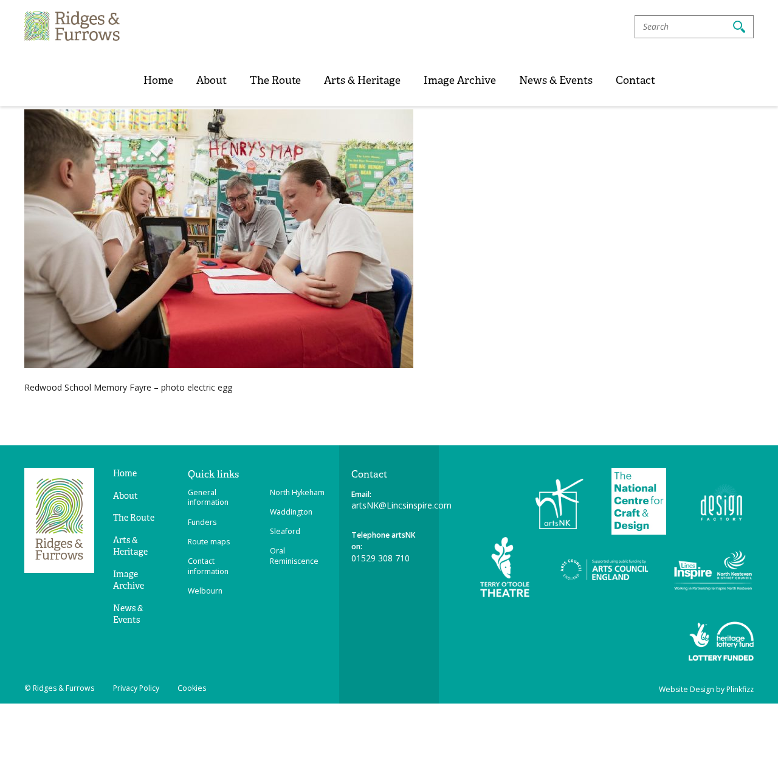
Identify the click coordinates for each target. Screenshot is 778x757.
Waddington (291, 512)
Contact (635, 80)
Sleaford (285, 531)
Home (158, 80)
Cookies (191, 688)
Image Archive (460, 80)
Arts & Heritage (362, 80)
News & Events (556, 80)
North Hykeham (297, 492)
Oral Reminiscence (294, 556)
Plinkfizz (740, 689)
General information (208, 497)
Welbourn (205, 591)
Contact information (208, 566)
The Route (275, 80)
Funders (202, 522)
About (211, 80)
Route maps (209, 541)
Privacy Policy (136, 688)
